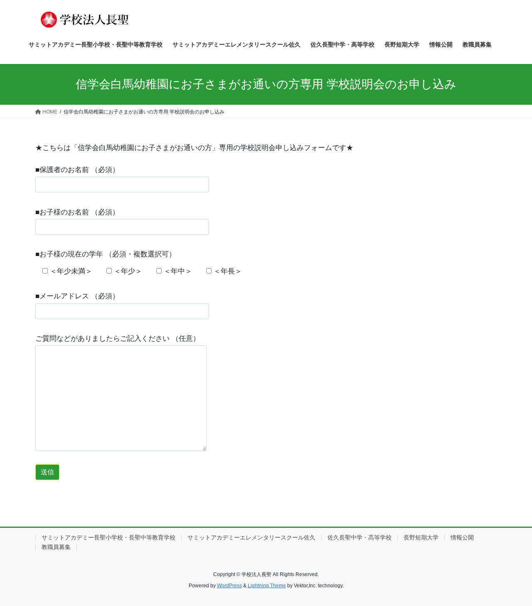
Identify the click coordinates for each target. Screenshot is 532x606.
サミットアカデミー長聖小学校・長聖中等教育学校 (108, 537)
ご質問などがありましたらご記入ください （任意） (117, 338)
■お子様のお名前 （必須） (77, 212)
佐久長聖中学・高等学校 (360, 537)
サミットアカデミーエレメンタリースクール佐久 (251, 537)
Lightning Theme (267, 586)
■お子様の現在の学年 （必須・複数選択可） (105, 254)
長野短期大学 (421, 537)
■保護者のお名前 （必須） (77, 170)
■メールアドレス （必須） (77, 296)
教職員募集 (56, 547)
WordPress (229, 586)
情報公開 (462, 537)
